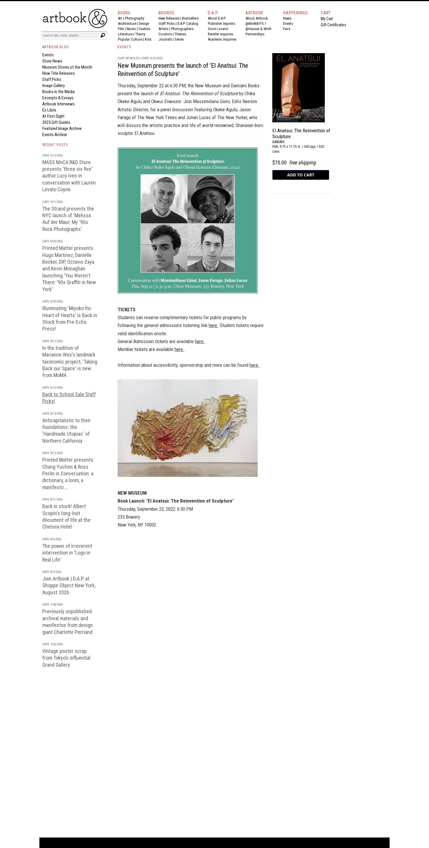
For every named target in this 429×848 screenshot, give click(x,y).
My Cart (327, 18)
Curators (165, 34)
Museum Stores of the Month (67, 67)
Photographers (182, 29)
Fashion (144, 29)
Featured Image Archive (62, 128)
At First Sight (53, 116)
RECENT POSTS (55, 145)
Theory (140, 34)
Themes (180, 34)
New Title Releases (58, 73)
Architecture (127, 23)
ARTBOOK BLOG (55, 47)
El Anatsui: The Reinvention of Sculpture (199, 93)
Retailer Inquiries (220, 34)
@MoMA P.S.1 (255, 23)
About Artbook (256, 18)
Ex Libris (49, 110)
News (287, 18)
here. (214, 325)
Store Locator (218, 29)
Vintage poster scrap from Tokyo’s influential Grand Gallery (66, 658)
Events (288, 23)
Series (179, 39)
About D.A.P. (217, 18)
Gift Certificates (333, 24)
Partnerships (254, 34)
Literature (125, 34)
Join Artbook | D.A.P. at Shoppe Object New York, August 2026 (68, 585)
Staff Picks (166, 23)
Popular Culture (130, 39)
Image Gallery (53, 85)
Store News (52, 61)
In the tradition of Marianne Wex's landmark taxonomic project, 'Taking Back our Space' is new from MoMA (69, 361)
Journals (165, 39)
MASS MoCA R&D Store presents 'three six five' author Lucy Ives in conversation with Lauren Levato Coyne (69, 176)
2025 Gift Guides (56, 122)
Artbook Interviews (58, 104)
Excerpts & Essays (58, 97)
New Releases (168, 18)
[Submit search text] (103, 35)
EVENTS (124, 47)
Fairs (286, 29)
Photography (134, 18)
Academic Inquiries (222, 39)
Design (144, 23)
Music (131, 29)
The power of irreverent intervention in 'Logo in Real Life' (67, 553)
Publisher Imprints (221, 23)
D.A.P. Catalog (187, 23)
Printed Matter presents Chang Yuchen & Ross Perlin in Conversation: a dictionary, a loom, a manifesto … (67, 473)
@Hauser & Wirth (258, 29)
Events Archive (54, 134)
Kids (148, 39)
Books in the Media (58, 91)
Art (120, 18)
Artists (163, 29)
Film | (122, 29)
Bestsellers (190, 18)
